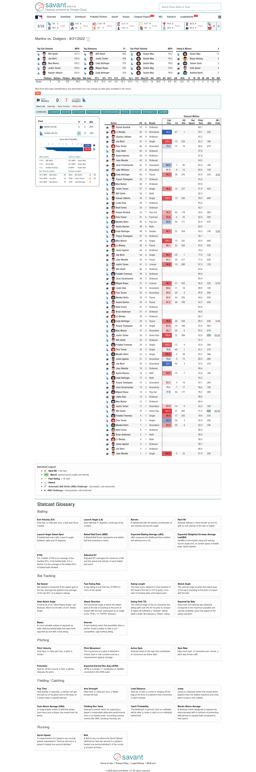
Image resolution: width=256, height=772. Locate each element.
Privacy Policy (122, 763)
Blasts (40, 622)
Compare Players (142, 16)
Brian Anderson (123, 311)
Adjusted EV (90, 554)
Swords (88, 622)
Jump (180, 688)
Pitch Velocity (44, 648)
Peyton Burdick (123, 127)
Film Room (163, 112)
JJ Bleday (120, 132)
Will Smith (53, 53)
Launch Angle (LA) (93, 519)
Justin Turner (54, 68)
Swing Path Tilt (138, 601)
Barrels (134, 519)
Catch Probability (140, 706)
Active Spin (137, 648)
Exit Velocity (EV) (46, 519)
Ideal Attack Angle (46, 601)
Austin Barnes (122, 155)
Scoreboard (80, 16)
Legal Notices (138, 763)
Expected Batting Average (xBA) (147, 534)
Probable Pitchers (98, 16)
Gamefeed (65, 16)
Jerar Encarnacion (124, 165)
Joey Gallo (121, 151)
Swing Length (138, 583)
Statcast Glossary (56, 503)
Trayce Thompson (124, 179)
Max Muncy (53, 63)
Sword (51, 482)
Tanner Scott (196, 63)
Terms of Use (106, 763)
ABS (160, 16)
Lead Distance (138, 688)
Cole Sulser (195, 68)
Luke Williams (122, 169)
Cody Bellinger (102, 63)
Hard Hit (52, 470)
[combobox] (190, 6)
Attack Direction (92, 601)
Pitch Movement (92, 648)
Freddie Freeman (124, 273)
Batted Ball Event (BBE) (96, 534)
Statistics (171, 16)
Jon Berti (52, 58)
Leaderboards (188, 16)
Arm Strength (91, 688)
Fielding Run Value (93, 706)
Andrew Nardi (196, 72)
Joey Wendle (122, 160)
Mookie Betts (122, 221)
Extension (42, 665)
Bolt (86, 735)
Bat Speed (42, 583)
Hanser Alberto (55, 72)
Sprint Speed (44, 735)
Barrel (54, 474)
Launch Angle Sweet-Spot (50, 534)
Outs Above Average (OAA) (50, 706)
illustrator (51, 16)
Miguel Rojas (102, 68)
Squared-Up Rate (186, 601)
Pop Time (42, 688)
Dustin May (148, 53)
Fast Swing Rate (92, 583)
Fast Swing (54, 478)
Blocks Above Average (189, 706)
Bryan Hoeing (196, 58)
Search (115, 16)
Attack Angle (184, 583)
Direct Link (40, 106)
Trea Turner (121, 146)
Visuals (126, 16)
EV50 (39, 554)
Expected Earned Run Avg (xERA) (101, 665)
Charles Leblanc (123, 136)
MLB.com (151, 763)
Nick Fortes (121, 207)
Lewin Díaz (121, 203)
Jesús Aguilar (122, 250)
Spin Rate (183, 648)
